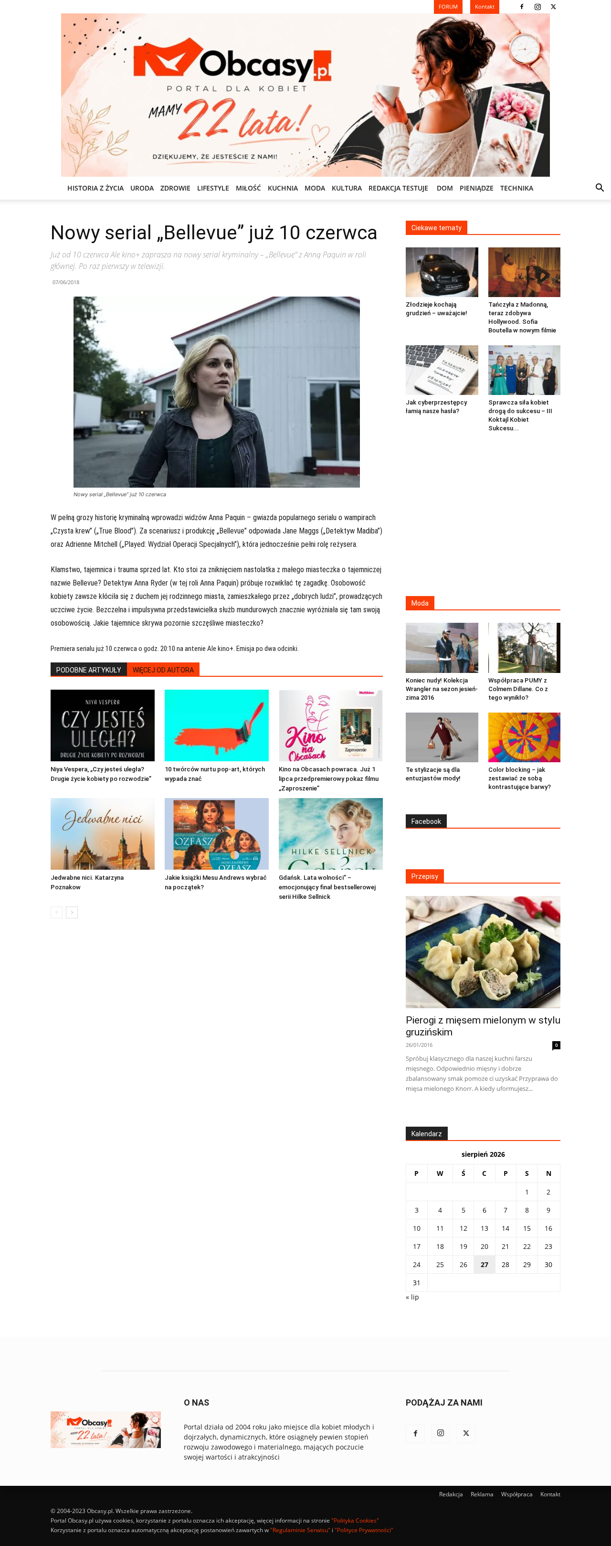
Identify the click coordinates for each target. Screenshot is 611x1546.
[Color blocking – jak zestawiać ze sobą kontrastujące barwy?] (524, 737)
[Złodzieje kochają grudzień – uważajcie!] (442, 272)
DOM (445, 187)
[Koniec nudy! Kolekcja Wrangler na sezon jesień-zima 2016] (442, 647)
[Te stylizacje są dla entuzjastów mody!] (442, 737)
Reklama (482, 1494)
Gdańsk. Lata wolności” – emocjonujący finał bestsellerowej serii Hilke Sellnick (327, 887)
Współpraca (517, 1494)
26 (463, 1264)
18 (440, 1246)
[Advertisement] (483, 515)
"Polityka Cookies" (355, 1520)
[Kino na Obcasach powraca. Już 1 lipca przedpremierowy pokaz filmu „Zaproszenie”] (331, 725)
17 (417, 1246)
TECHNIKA (516, 187)
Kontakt (550, 1494)
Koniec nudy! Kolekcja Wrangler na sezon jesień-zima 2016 (442, 689)
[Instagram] (537, 6)
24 (417, 1264)
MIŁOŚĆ (248, 187)
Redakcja (451, 1494)
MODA (315, 187)
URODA (142, 187)
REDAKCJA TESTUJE (398, 187)
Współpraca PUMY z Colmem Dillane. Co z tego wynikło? (518, 689)
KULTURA (347, 187)
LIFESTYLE (213, 187)
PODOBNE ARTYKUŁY (88, 670)
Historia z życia (95, 187)
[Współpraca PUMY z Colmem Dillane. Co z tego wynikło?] (524, 647)
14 (505, 1228)
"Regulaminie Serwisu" (300, 1530)
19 (463, 1246)
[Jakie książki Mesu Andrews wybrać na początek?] (217, 834)
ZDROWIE (175, 187)
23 (548, 1246)
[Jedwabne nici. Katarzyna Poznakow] (103, 834)
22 (527, 1246)
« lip (412, 1296)
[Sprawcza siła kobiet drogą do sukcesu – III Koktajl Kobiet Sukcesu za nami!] (524, 370)
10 (417, 1228)
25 (440, 1264)
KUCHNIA (283, 187)
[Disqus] (217, 1070)
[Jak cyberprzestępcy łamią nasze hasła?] (442, 370)
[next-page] (72, 912)
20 (484, 1246)
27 (484, 1264)
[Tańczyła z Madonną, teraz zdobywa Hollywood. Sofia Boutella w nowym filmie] (524, 272)
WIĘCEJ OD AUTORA (163, 670)
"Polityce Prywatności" (364, 1530)
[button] (599, 188)
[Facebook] (522, 6)
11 (440, 1228)
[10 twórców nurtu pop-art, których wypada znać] (217, 725)
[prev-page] (57, 912)
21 (505, 1246)
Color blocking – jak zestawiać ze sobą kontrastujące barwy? (519, 778)
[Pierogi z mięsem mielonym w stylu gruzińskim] (483, 952)
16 (548, 1228)
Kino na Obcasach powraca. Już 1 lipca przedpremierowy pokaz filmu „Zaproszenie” (329, 779)
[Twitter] (553, 6)
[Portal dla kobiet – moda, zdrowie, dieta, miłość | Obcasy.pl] (305, 95)
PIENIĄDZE (477, 187)
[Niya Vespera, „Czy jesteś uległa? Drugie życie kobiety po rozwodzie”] (103, 725)
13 (484, 1228)
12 (463, 1228)
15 (527, 1228)
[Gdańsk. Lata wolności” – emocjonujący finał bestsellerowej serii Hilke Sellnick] (331, 834)
